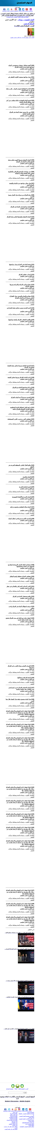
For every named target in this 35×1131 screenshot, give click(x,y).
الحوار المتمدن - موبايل (26, 20)
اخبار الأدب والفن (13, 1115)
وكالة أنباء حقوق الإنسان (12, 1120)
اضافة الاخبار (31, 1125)
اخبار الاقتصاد (14, 1122)
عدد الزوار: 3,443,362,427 (28, 1122)
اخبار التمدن (14, 1125)
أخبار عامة (15, 1112)
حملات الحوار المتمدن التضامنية (27, 1126)
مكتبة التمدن (31, 1121)
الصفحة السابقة (10, 1088)
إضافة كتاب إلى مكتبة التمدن (10, 1129)
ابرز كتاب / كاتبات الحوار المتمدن (26, 1118)
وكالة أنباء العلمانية (13, 1117)
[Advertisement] (17, 49)
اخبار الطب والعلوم (13, 1124)
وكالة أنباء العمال (13, 1118)
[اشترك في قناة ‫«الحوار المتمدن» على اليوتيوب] (17, 16)
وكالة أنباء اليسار (13, 1116)
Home (16, 1088)
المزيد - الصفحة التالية (23, 1088)
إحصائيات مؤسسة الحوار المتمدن (26, 1116)
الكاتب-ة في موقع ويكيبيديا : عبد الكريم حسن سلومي (22, 37)
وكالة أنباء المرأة (13, 1113)
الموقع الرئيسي (29, 24)
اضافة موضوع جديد (29, 1124)
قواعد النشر (31, 1117)
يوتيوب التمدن (31, 1120)
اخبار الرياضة (14, 1121)
